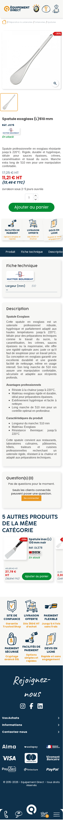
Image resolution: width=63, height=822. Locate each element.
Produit (10, 252)
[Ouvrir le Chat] (18, 814)
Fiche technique (32, 252)
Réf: (4, 125)
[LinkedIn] (40, 706)
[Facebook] (31, 706)
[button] (46, 9)
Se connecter (31, 498)
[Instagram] (22, 706)
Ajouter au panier (31, 207)
